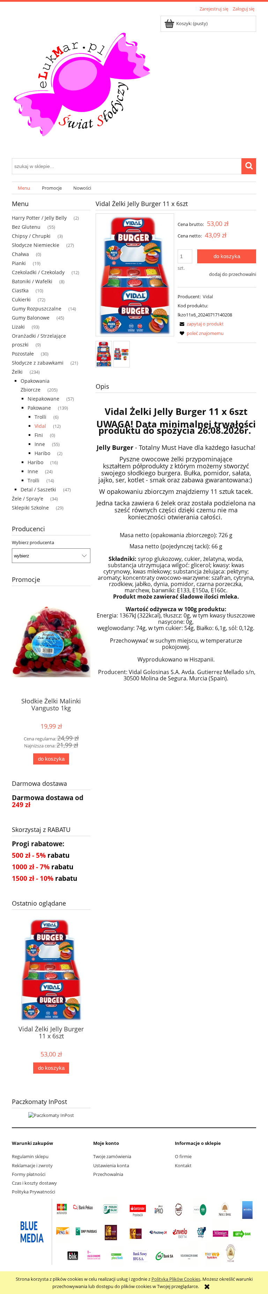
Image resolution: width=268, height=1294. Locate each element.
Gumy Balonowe (31, 317)
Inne (40, 444)
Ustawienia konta (111, 1165)
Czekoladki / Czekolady (38, 272)
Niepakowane (43, 398)
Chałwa (20, 254)
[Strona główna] (81, 84)
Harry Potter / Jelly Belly (39, 217)
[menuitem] (24, 188)
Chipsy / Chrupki (31, 236)
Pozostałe (23, 353)
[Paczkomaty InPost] (51, 1114)
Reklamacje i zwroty (32, 1165)
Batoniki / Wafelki (32, 281)
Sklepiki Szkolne (30, 507)
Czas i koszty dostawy (34, 1183)
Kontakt (183, 1165)
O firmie (183, 1156)
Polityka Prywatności (33, 1192)
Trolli (40, 417)
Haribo (42, 453)
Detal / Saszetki (38, 489)
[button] (201, 324)
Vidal (40, 426)
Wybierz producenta (33, 542)
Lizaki (18, 326)
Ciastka (20, 290)
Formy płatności (28, 1174)
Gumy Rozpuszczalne (36, 308)
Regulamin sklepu (30, 1156)
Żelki (17, 371)
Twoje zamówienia (112, 1156)
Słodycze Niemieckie (35, 245)
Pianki (19, 263)
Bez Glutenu (26, 227)
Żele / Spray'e (27, 498)
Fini (39, 435)
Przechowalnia (108, 1174)
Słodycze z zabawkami (38, 362)
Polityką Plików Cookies (175, 1279)
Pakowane (39, 407)
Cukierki (21, 299)
